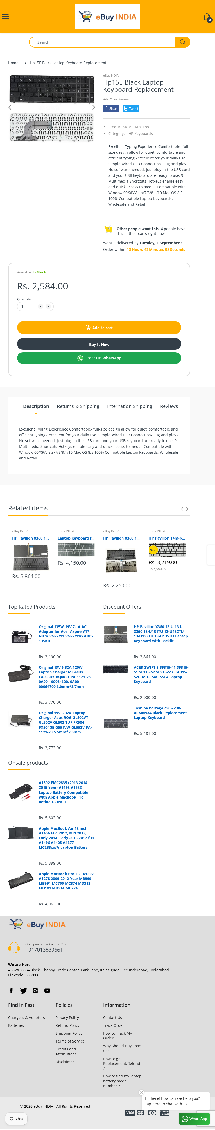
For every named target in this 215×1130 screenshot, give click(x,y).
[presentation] (182, 509)
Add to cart (102, 327)
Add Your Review (116, 99)
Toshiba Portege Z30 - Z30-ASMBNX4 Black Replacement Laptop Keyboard (160, 713)
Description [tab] (36, 406)
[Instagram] (35, 990)
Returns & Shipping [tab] (78, 406)
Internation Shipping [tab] (129, 406)
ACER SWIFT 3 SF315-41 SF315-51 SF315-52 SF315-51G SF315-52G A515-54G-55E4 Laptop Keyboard (161, 674)
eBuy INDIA (20, 531)
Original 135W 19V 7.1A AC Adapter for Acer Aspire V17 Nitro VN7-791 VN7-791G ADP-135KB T (66, 634)
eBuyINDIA (111, 75)
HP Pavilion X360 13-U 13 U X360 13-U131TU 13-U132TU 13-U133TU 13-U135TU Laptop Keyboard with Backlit (31, 538)
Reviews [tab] (169, 406)
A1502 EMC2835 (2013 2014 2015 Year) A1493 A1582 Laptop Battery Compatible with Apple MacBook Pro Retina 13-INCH (63, 792)
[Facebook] (11, 990)
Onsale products (28, 762)
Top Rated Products (32, 606)
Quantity (24, 299)
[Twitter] (23, 990)
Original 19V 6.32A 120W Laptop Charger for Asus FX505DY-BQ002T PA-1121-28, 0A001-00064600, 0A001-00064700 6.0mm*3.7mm (65, 677)
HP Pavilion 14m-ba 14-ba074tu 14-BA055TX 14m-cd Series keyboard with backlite (167, 538)
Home (13, 62)
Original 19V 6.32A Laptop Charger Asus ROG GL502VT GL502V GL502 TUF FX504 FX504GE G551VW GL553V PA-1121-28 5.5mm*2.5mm (65, 722)
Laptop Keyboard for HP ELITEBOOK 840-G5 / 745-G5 (76, 538)
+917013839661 (44, 949)
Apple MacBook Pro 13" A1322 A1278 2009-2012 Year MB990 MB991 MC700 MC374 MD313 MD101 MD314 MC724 (66, 881)
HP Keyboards (140, 133)
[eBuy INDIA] (107, 15)
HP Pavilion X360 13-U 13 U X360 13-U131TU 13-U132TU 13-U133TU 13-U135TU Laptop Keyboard (122, 538)
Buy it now (99, 344)
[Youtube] (47, 990)
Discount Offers (122, 606)
